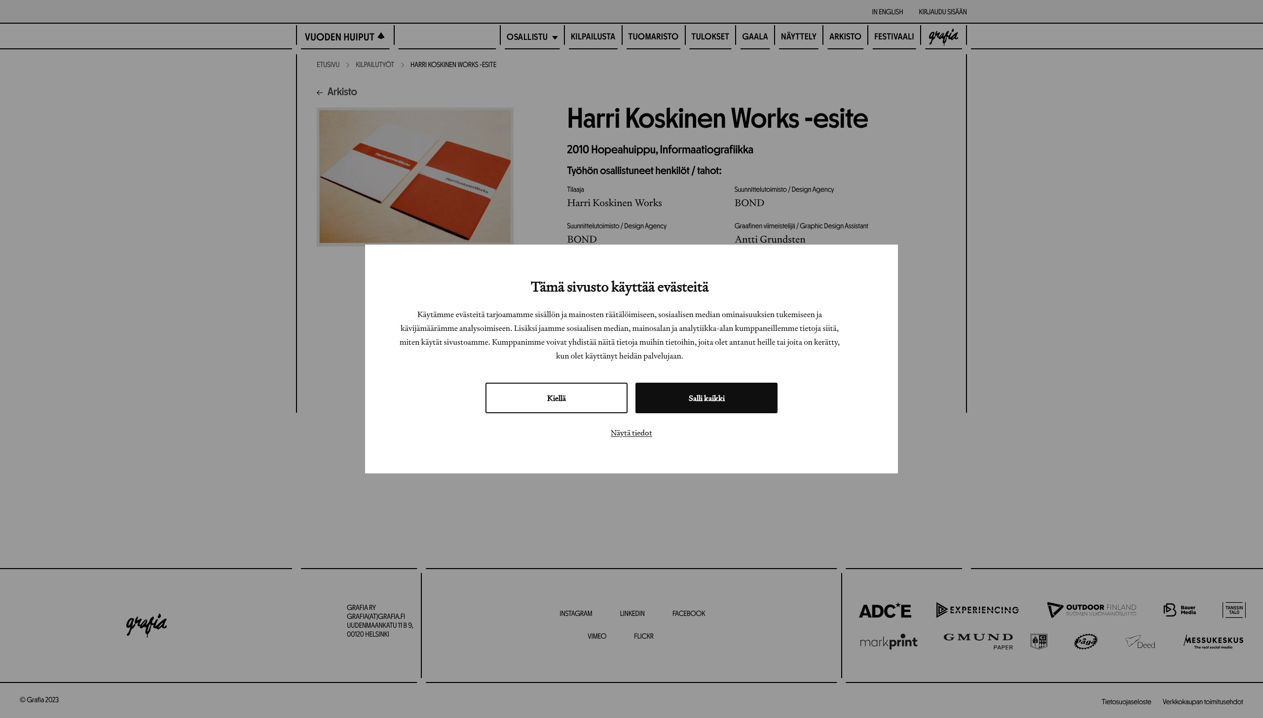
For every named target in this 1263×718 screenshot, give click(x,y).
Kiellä (556, 398)
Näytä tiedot (631, 432)
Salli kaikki (707, 398)
